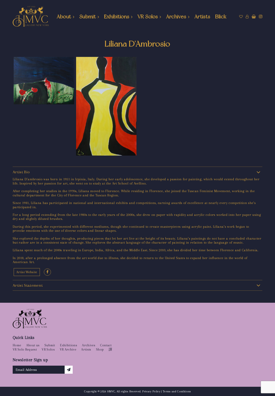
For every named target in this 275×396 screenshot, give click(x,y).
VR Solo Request (25, 349)
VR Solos (148, 16)
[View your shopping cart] (254, 17)
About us (33, 345)
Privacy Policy (151, 391)
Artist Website (26, 272)
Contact (106, 345)
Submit (87, 16)
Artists (202, 16)
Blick (220, 16)
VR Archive (68, 349)
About (64, 16)
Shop (100, 349)
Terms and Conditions (177, 391)
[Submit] (69, 370)
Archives (176, 16)
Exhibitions (116, 16)
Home (17, 345)
